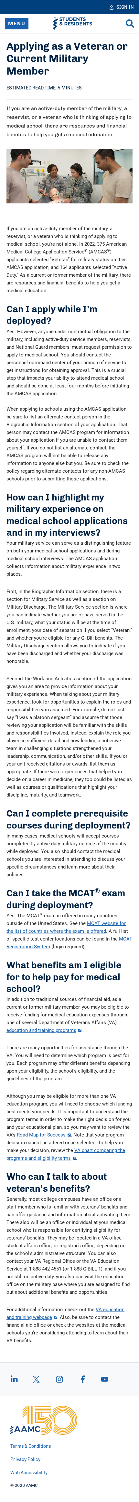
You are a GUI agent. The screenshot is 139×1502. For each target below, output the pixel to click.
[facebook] (83, 1379)
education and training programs (41, 1030)
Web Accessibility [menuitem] (29, 1473)
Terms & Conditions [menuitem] (30, 1446)
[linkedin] (17, 1379)
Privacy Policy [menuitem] (25, 1459)
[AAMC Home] (43, 1420)
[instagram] (59, 1379)
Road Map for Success (41, 1134)
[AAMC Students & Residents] (72, 23)
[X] (36, 1379)
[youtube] (101, 1379)
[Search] (130, 23)
